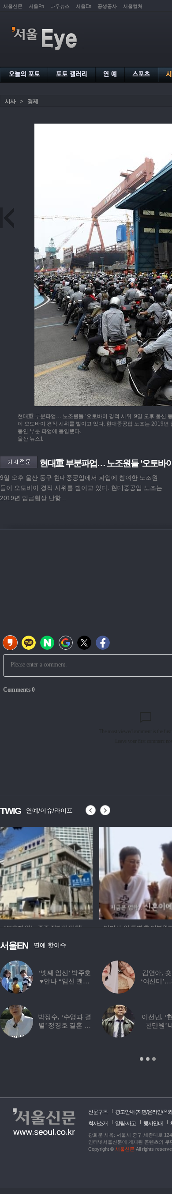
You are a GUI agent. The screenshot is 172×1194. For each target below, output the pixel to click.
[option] (46, 872)
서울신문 (12, 6)
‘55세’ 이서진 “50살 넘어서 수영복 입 (92, 1025)
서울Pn (36, 6)
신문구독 (98, 1112)
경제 (32, 101)
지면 (141, 1112)
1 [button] (141, 1059)
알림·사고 (125, 1123)
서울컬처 (132, 6)
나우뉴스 (60, 6)
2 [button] (148, 1059)
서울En (83, 6)
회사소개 (98, 1123)
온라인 (154, 1112)
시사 (10, 101)
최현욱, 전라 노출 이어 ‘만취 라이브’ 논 (92, 981)
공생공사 (107, 6)
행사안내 (153, 1123)
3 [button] (154, 1059)
